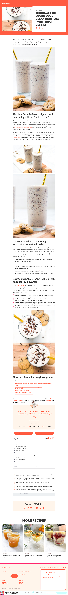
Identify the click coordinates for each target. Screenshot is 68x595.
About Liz (4, 582)
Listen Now (4, 571)
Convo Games (22, 574)
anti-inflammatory (36, 270)
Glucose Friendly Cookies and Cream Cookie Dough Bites (28, 387)
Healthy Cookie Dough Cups (21, 389)
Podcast (51, 3)
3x (52, 438)
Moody (7, 3)
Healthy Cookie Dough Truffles (22, 390)
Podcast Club (4, 573)
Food (37, 10)
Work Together (5, 583)
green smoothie (16, 137)
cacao (54, 248)
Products (56, 3)
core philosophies (21, 285)
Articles (46, 3)
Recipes (40, 10)
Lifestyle (21, 582)
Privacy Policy (4, 590)
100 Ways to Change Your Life (25, 571)
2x (50, 438)
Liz (3, 3)
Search (14, 576)
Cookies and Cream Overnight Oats (24, 394)
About (41, 3)
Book (61, 3)
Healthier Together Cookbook (24, 573)
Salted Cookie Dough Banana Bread (23, 392)
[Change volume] (41, 592)
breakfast (5, 553)
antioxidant (29, 263)
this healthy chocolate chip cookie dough (23, 127)
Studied (23, 273)
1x (48, 438)
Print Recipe (24, 433)
